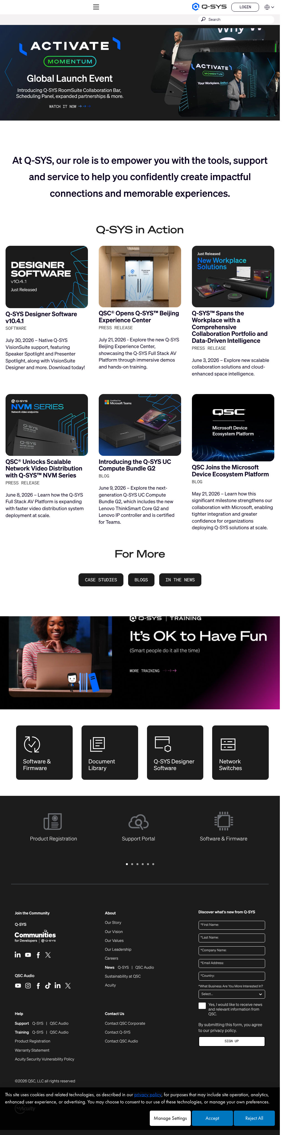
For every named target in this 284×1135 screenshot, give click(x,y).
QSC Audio (24, 977)
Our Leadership (118, 949)
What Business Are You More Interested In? (231, 986)
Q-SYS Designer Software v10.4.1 (41, 317)
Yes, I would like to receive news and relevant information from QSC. (235, 1010)
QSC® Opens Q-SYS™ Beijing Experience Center (139, 316)
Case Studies (101, 580)
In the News (180, 580)
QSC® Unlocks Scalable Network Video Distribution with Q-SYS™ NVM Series (44, 468)
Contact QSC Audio (121, 1041)
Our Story (113, 923)
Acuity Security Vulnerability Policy (44, 1059)
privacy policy (223, 1030)
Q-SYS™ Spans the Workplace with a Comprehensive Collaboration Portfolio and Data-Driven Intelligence (230, 327)
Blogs (141, 580)
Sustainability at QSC (123, 976)
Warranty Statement (32, 1050)
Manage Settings (170, 1118)
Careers (111, 958)
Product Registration (32, 1041)
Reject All (254, 1118)
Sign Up (232, 1041)
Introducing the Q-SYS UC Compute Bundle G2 (135, 465)
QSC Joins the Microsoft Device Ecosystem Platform (230, 470)
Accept (212, 1118)
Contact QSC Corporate (125, 1023)
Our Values (114, 941)
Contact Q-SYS (117, 1032)
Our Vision (114, 932)
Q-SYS (20, 924)
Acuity (110, 985)
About (110, 913)
